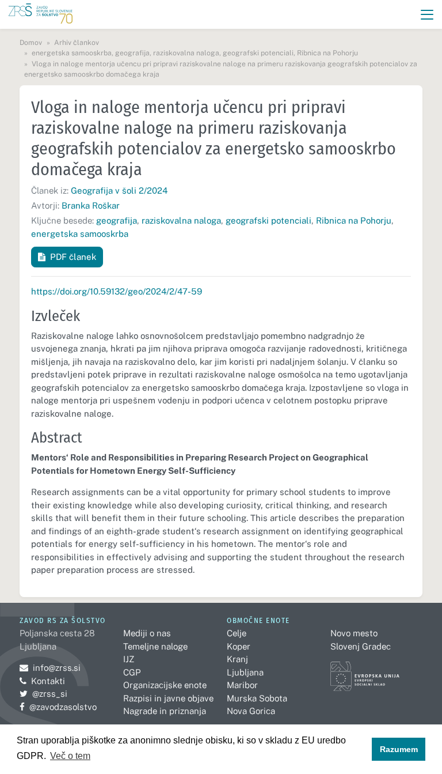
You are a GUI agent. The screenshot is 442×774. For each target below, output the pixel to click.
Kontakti (48, 681)
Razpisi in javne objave (168, 698)
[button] (427, 15)
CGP (131, 672)
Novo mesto (354, 633)
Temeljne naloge (155, 646)
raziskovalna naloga (181, 220)
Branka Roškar (91, 205)
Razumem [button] (399, 749)
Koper (238, 646)
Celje (236, 633)
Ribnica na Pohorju (353, 220)
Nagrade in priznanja (164, 711)
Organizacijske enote (165, 685)
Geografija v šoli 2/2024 (119, 190)
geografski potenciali (268, 220)
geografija (116, 220)
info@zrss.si (50, 668)
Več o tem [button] (70, 756)
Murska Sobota (257, 698)
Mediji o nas (147, 633)
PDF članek (73, 257)
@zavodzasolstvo (58, 707)
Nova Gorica (251, 711)
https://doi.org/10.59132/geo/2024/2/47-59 (116, 291)
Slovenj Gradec (360, 646)
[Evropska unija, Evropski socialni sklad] (364, 671)
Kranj (237, 659)
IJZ (128, 659)
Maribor (242, 685)
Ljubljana (245, 672)
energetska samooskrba (79, 234)
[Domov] (41, 15)
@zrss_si (43, 694)
